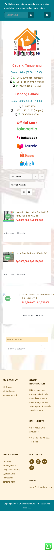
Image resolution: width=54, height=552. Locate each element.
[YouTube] (44, 461)
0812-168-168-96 (37, 438)
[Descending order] (42, 177)
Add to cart (10, 233)
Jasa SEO (27, 508)
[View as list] (29, 192)
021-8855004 (35, 428)
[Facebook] (31, 461)
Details (22, 233)
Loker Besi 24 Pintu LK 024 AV (31, 253)
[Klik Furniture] (27, 29)
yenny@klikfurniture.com (40, 487)
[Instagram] (38, 461)
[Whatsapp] (31, 467)
